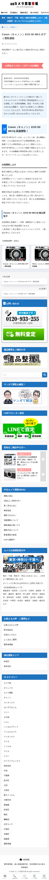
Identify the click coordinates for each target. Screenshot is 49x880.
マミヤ (6, 741)
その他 (6, 717)
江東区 (6, 829)
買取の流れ (8, 496)
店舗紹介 (14, 12)
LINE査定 (35, 12)
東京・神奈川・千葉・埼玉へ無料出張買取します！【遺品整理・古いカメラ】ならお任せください (24, 19)
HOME (5, 12)
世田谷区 (7, 666)
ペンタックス (9, 737)
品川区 (6, 780)
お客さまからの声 (11, 625)
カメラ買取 (8, 693)
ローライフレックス (12, 761)
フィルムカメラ (10, 732)
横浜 (5, 814)
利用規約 (24, 867)
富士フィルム (9, 795)
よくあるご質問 (10, 640)
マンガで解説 (24, 878)
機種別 (16, 241)
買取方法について (11, 530)
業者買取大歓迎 (10, 535)
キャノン (7, 698)
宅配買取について (11, 520)
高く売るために (10, 506)
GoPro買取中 (9, 540)
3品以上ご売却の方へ (12, 501)
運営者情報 (8, 644)
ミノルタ (7, 746)
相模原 (6, 839)
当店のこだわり (10, 635)
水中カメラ (8, 824)
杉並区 (6, 661)
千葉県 (6, 775)
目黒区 (6, 834)
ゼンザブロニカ (10, 707)
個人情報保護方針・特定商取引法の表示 (29, 864)
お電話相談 (15, 878)
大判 (5, 785)
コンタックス (9, 702)
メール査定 (34, 878)
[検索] (44, 374)
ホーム (5, 878)
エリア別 (7, 683)
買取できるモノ (10, 515)
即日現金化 (8, 630)
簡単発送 (7, 510)
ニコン (6, 722)
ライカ (6, 751)
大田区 (6, 790)
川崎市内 (7, 800)
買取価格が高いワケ (12, 525)
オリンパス (8, 688)
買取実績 (7, 844)
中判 (5, 771)
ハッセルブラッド (11, 727)
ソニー (6, 712)
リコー (6, 756)
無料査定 (25, 12)
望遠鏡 (6, 805)
